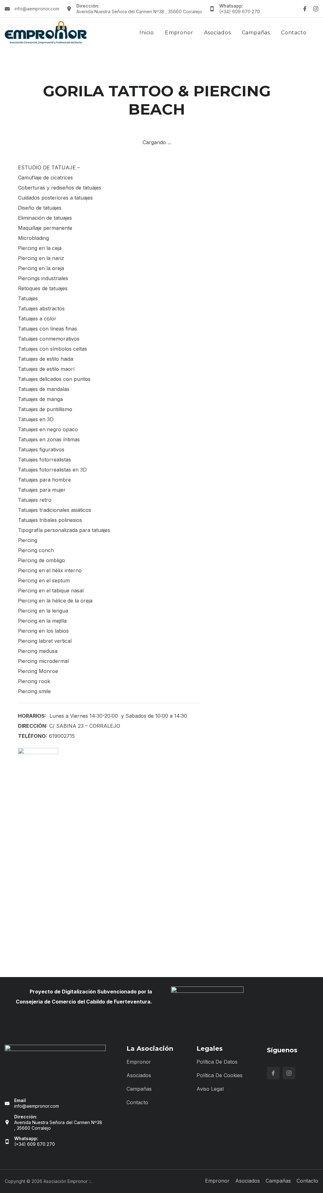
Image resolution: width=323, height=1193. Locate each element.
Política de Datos (217, 1062)
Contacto (293, 33)
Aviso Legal (210, 1089)
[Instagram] (315, 8)
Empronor (179, 33)
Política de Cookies (220, 1075)
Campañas (256, 33)
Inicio (146, 33)
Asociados (217, 33)
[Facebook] (304, 8)
